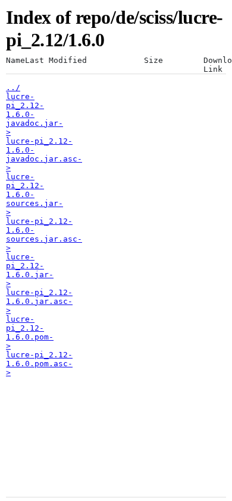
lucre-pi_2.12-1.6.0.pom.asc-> (39, 363)
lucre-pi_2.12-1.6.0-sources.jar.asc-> (44, 234)
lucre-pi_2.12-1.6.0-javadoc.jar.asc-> (44, 154)
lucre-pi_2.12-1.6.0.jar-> (30, 270)
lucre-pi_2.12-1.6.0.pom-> (30, 332)
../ (13, 87)
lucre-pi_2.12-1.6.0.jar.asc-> (39, 301)
